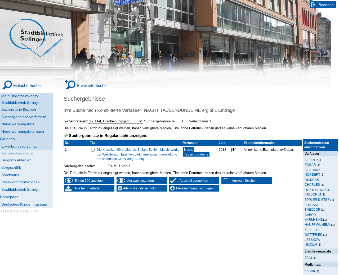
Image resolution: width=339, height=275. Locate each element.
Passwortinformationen (20, 182)
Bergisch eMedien (16, 160)
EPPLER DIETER (317, 199)
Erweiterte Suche (91, 85)
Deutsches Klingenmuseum (24, 204)
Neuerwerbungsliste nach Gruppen (22, 135)
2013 (308, 257)
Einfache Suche (27, 85)
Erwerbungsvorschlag (19, 146)
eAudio (310, 271)
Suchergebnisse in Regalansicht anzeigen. (108, 136)
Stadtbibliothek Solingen (21, 102)
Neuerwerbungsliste (18, 124)
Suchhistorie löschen (18, 109)
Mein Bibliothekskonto (19, 96)
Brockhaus (10, 175)
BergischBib (11, 167)
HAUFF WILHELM (318, 224)
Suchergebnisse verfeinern (23, 117)
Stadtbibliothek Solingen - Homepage (22, 193)
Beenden (326, 5)
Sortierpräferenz (76, 121)
